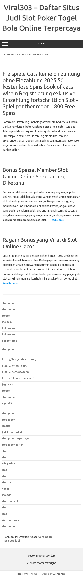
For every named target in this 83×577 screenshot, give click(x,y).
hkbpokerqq (9, 328)
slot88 (6, 315)
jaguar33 (7, 384)
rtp (4, 476)
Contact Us (45, 536)
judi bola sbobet (12, 432)
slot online (8, 309)
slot (4, 507)
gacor (5, 488)
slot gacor (8, 303)
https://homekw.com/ (15, 371)
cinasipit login (11, 520)
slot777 (6, 482)
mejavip (7, 321)
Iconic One (23, 573)
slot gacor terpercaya (15, 438)
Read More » (57, 219)
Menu (41, 43)
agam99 (7, 403)
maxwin (6, 494)
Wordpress (59, 573)
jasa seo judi (12, 540)
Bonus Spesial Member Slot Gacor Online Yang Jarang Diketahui (35, 176)
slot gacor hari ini (13, 444)
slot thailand (10, 501)
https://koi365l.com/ (15, 365)
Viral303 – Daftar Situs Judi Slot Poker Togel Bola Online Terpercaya (41, 17)
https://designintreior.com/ (19, 359)
